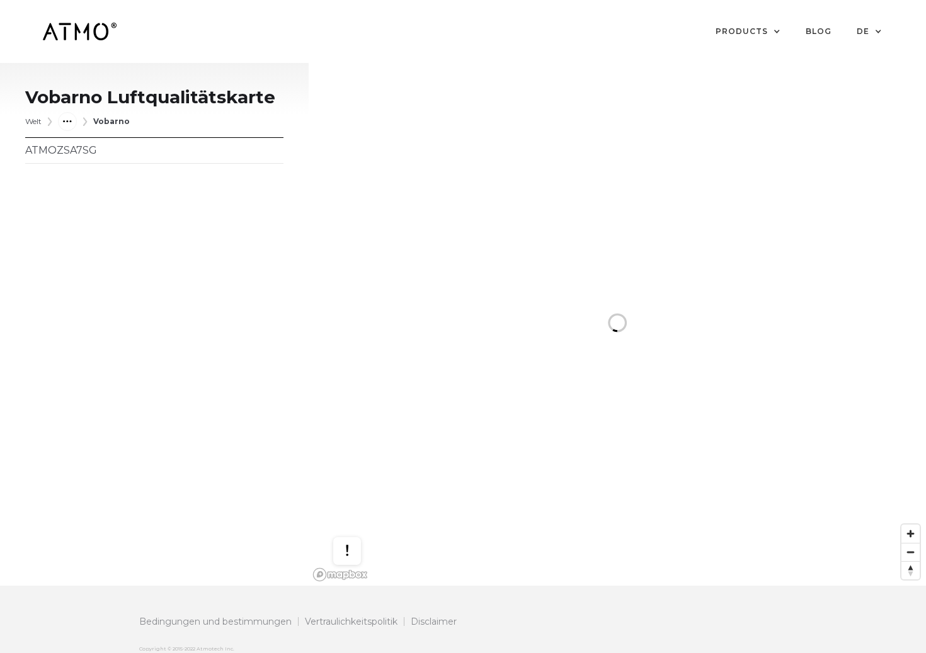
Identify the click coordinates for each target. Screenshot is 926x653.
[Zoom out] (910, 552)
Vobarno (111, 121)
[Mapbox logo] (340, 574)
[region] (617, 324)
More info (359, 513)
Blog (819, 31)
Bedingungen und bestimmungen (215, 621)
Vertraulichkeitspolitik (351, 621)
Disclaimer (434, 621)
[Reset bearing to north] (910, 570)
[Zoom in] (910, 534)
